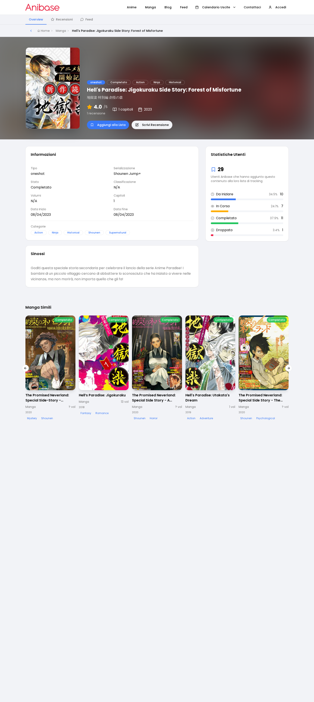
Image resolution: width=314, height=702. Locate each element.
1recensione (96, 113)
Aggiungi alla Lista (111, 125)
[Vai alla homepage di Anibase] (42, 7)
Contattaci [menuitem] (252, 7)
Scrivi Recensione (155, 125)
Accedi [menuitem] (280, 7)
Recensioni (64, 19)
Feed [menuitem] (184, 7)
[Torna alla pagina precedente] (31, 30)
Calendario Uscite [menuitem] (216, 7)
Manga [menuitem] (150, 7)
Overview (36, 19)
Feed (89, 19)
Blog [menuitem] (168, 7)
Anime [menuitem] (131, 7)
